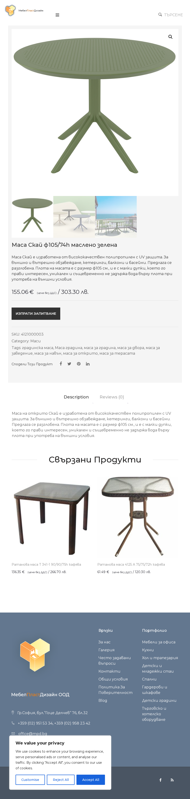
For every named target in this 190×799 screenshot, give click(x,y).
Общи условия (113, 679)
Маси (35, 341)
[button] (170, 37)
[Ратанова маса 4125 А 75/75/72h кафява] (137, 517)
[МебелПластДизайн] (23, 10)
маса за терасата (117, 353)
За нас (104, 642)
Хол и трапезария (160, 658)
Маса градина (68, 348)
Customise (30, 780)
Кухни (148, 650)
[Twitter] (69, 364)
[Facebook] (61, 364)
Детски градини (159, 700)
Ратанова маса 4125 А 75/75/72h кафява (131, 564)
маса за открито (80, 353)
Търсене (173, 15)
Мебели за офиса (158, 642)
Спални (149, 679)
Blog (102, 700)
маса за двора (130, 348)
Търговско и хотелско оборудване (154, 714)
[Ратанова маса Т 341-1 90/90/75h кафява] (52, 517)
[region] (60, 762)
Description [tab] (76, 397)
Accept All (90, 780)
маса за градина (100, 348)
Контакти (109, 671)
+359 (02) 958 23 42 (72, 723)
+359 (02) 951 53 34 (35, 723)
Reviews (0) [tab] (112, 397)
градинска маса (37, 348)
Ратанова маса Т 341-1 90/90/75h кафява (46, 564)
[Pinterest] (78, 364)
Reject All (61, 780)
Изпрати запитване (36, 313)
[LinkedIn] (87, 364)
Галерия (106, 650)
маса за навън (47, 353)
